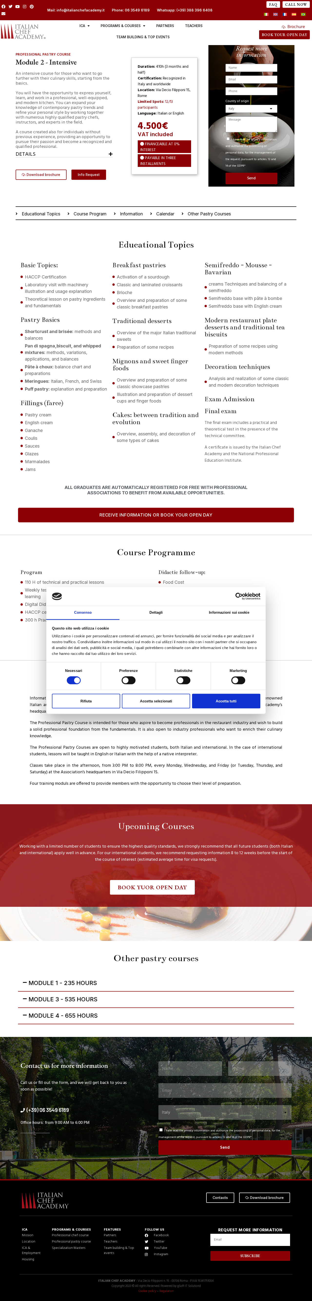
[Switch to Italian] (266, 14)
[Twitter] (10, 6)
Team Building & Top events (143, 37)
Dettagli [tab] (156, 612)
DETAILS (26, 154)
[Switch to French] (284, 14)
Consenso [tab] (83, 612)
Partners (165, 26)
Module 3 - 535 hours (63, 999)
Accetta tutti (226, 701)
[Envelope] (3, 13)
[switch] (129, 680)
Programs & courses (121, 26)
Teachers (194, 26)
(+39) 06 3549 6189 (48, 1110)
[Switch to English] (275, 14)
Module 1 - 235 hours (63, 982)
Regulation (166, 1291)
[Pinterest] (31, 6)
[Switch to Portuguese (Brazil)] (303, 14)
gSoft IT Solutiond (189, 1286)
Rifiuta (86, 701)
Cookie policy (147, 1291)
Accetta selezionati (156, 701)
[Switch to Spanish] (294, 14)
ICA (82, 26)
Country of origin (237, 101)
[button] (64, 153)
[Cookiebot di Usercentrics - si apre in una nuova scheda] (239, 596)
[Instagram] (24, 6)
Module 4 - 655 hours (63, 1015)
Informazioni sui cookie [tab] (229, 612)
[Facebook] (3, 6)
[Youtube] (17, 6)
